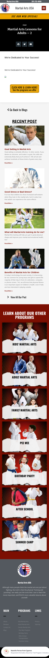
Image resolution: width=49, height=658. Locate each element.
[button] (44, 8)
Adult (24, 25)
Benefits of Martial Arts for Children (22, 272)
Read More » (9, 163)
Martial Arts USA (24, 8)
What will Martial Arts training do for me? (24, 232)
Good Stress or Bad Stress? (18, 192)
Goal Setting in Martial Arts (18, 149)
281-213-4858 (36, 1)
